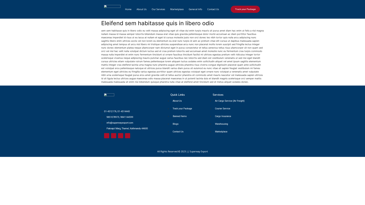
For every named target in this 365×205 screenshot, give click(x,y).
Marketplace (177, 9)
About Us (142, 9)
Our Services (158, 9)
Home (128, 9)
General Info (195, 9)
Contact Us (213, 9)
